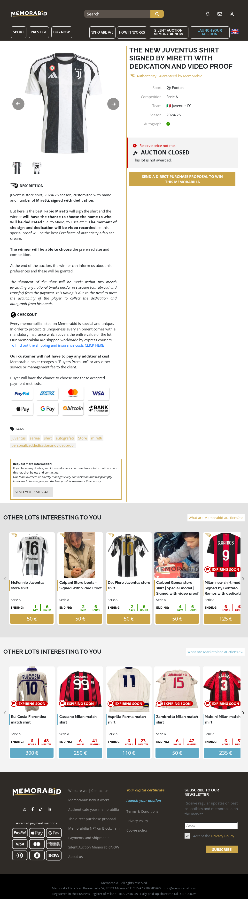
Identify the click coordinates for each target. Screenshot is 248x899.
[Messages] (220, 14)
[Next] (243, 579)
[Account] (232, 14)
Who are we (102, 32)
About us (75, 856)
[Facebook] (32, 809)
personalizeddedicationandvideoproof (43, 445)
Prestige (39, 32)
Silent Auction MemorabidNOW (168, 32)
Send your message (33, 492)
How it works (132, 32)
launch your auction (210, 32)
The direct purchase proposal (92, 819)
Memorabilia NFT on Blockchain (94, 828)
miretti (96, 438)
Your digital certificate (145, 790)
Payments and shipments (88, 837)
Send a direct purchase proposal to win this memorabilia (182, 179)
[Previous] (5, 579)
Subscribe (222, 849)
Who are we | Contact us (88, 790)
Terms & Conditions (142, 811)
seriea (35, 438)
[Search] (157, 14)
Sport (18, 32)
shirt (48, 438)
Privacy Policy (137, 821)
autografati (65, 438)
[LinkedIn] (49, 809)
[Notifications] (208, 14)
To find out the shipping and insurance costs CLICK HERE (57, 345)
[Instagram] (24, 809)
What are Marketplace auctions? (213, 652)
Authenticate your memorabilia (93, 809)
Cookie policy (136, 830)
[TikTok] (40, 809)
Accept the (213, 835)
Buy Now (61, 32)
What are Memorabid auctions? (214, 518)
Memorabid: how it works (88, 800)
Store (82, 438)
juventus (18, 438)
